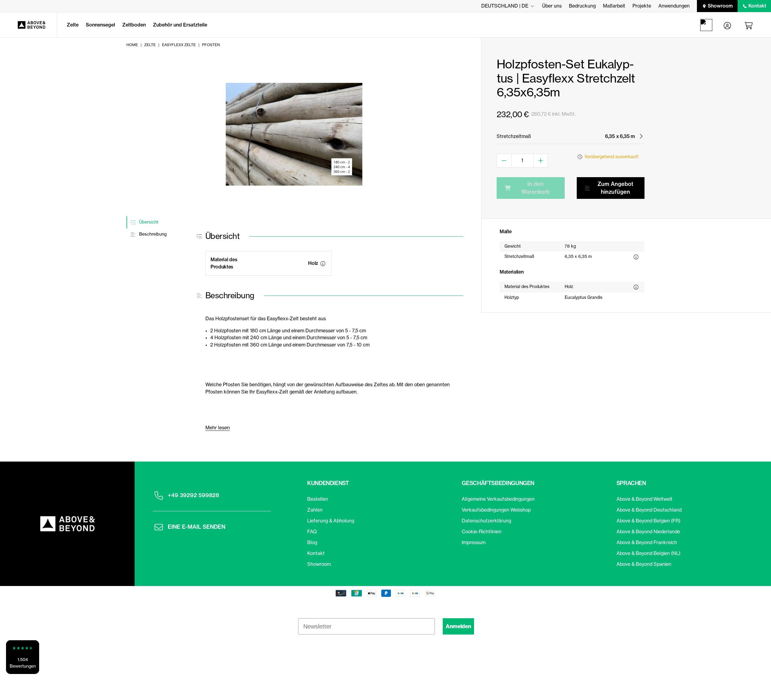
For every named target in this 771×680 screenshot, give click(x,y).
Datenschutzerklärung (486, 521)
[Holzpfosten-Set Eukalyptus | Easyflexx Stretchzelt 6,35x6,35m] (294, 134)
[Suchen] (707, 25)
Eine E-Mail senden (196, 526)
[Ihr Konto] (727, 25)
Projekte (641, 6)
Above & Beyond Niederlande (648, 531)
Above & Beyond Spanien (643, 564)
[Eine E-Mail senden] (159, 527)
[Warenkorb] (749, 25)
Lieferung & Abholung (330, 521)
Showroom (720, 6)
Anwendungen (674, 6)
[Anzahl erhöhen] (541, 161)
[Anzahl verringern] (504, 161)
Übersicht (148, 222)
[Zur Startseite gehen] (28, 25)
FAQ (312, 531)
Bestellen (317, 499)
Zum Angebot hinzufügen (615, 187)
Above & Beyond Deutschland (649, 510)
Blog (312, 542)
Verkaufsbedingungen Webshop (496, 510)
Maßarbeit (614, 6)
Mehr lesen (217, 428)
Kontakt (757, 6)
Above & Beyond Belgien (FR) (648, 521)
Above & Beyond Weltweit (644, 499)
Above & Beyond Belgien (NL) (648, 553)
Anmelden (458, 626)
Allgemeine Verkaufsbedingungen (498, 499)
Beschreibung (152, 234)
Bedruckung (582, 6)
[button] (22, 657)
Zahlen (315, 510)
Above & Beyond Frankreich (646, 542)
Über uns (552, 6)
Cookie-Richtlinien (481, 531)
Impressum (473, 542)
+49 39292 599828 (193, 495)
